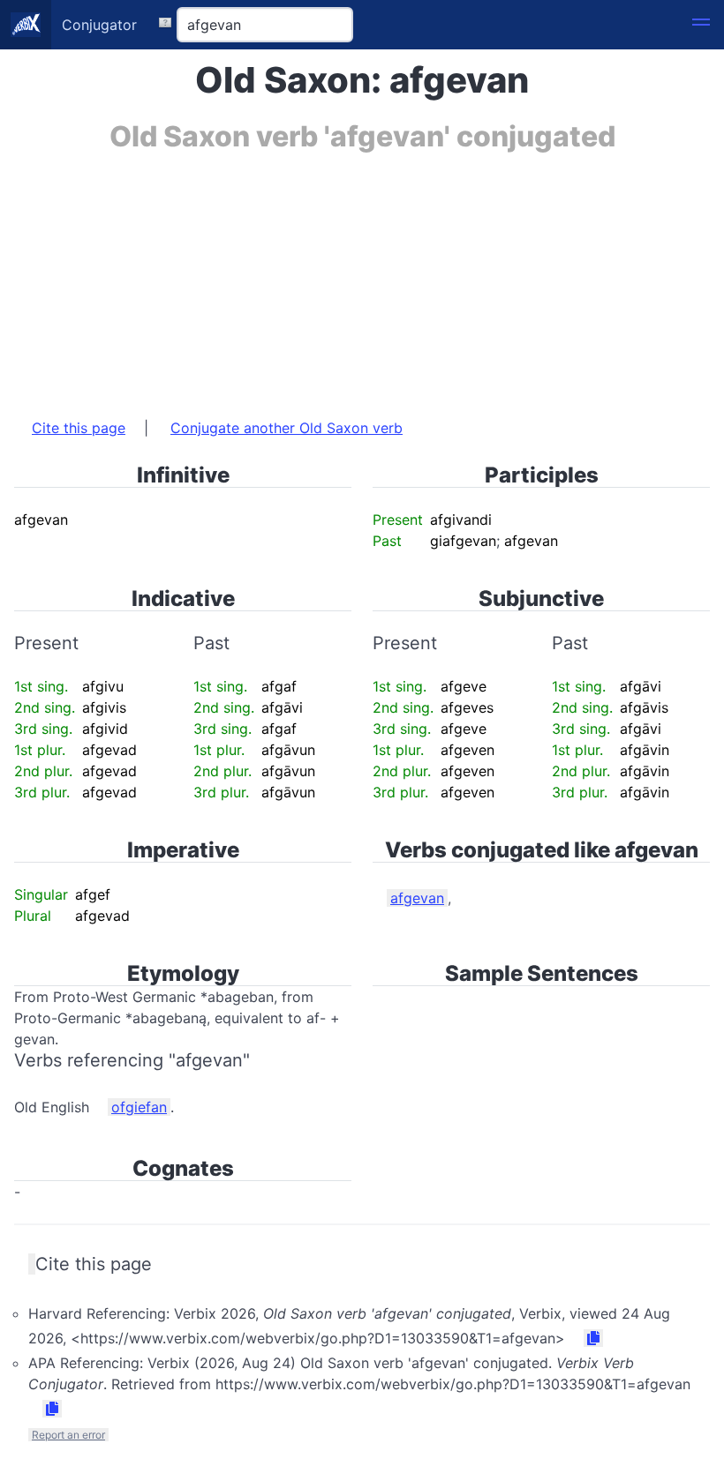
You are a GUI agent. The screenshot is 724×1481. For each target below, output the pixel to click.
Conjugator (99, 25)
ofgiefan (139, 1107)
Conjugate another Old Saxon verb (286, 428)
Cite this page (78, 428)
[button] (701, 24)
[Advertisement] (362, 276)
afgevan (417, 898)
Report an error (68, 1434)
